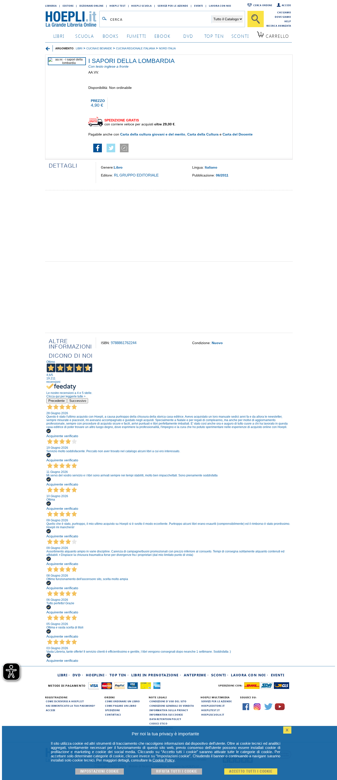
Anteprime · (196, 675)
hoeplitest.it (210, 710)
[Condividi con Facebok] (97, 151)
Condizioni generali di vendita (172, 705)
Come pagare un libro (120, 705)
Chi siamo (284, 12)
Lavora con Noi (220, 5)
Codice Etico (159, 723)
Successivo (77, 401)
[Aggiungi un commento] (124, 151)
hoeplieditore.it (213, 705)
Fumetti (136, 36)
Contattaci (113, 714)
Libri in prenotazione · (156, 675)
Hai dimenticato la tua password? (70, 705)
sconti (240, 36)
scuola (84, 36)
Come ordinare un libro (122, 701)
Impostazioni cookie (99, 771)
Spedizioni (112, 710)
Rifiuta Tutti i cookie (176, 771)
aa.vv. (93, 72)
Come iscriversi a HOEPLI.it (65, 701)
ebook (162, 36)
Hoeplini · (96, 675)
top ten (214, 36)
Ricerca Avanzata (278, 25)
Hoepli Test (118, 5)
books (111, 36)
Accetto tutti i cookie (250, 771)
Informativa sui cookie (166, 714)
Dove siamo (283, 16)
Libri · (63, 675)
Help (287, 21)
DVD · (78, 675)
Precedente (56, 401)
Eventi (198, 5)
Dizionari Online (91, 5)
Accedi (286, 5)
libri (58, 36)
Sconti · (219, 675)
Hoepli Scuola (141, 5)
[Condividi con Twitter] (111, 151)
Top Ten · (119, 675)
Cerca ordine (262, 5)
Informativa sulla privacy (169, 710)
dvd (188, 36)
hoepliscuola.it (212, 714)
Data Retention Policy (165, 719)
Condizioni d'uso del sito (168, 701)
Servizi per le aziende (173, 5)
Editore (68, 5)
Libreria (51, 5)
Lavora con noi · (249, 675)
